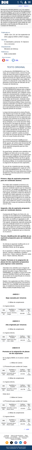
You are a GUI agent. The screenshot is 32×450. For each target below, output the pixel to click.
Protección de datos (23, 436)
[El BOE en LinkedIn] (20, 443)
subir (27, 429)
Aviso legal (6, 436)
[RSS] (7, 443)
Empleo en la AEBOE (16, 439)
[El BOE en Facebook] (16, 443)
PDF (7, 60)
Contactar (6, 435)
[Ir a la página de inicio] (4, 3)
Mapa (26, 435)
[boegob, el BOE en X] (11, 443)
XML (16, 60)
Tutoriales (24, 438)
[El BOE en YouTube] (25, 443)
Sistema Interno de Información (12, 438)
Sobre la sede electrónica (17, 435)
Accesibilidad (14, 436)
